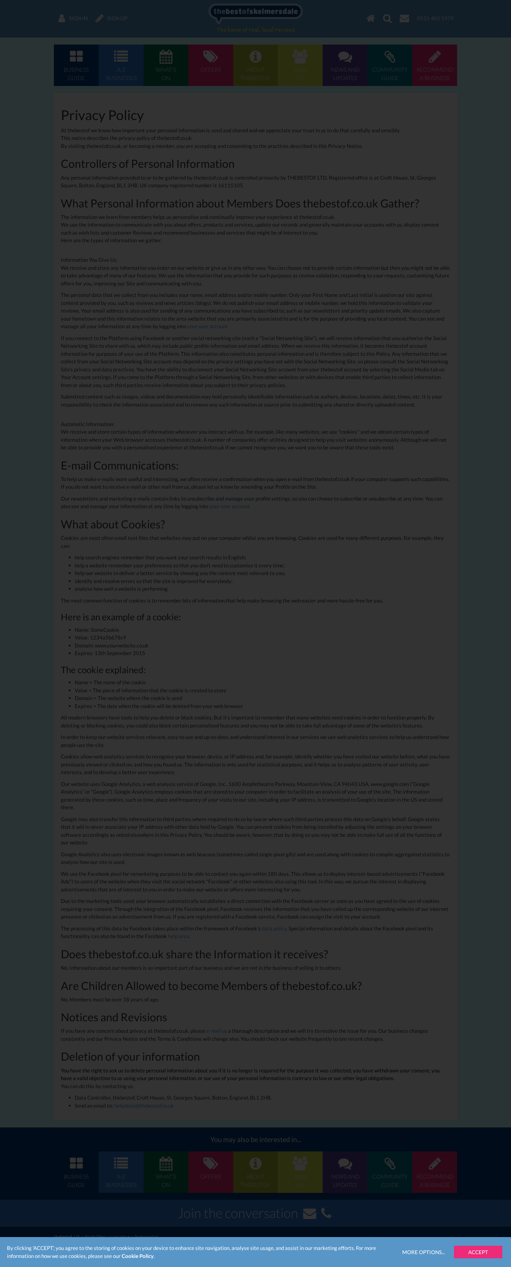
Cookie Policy (138, 1256)
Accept (478, 1252)
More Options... (423, 1252)
